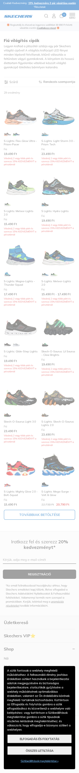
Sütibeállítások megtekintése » (39, 761)
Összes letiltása (39, 750)
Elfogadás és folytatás (39, 739)
